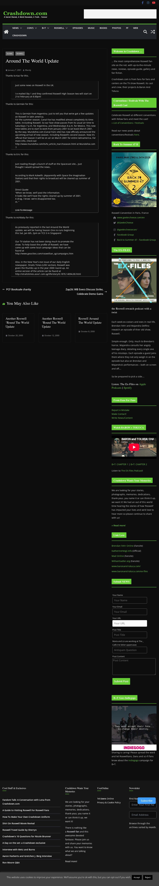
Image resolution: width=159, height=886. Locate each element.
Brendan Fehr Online (123, 545)
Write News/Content (122, 417)
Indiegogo (133, 760)
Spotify (128, 387)
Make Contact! (119, 413)
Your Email (117, 606)
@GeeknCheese (125, 222)
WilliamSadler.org (121, 561)
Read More (79, 882)
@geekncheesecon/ (127, 229)
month (152, 827)
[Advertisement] (120, 14)
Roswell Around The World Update (90, 320)
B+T (44, 27)
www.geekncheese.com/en (131, 217)
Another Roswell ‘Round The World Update (17, 322)
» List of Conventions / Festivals (128, 122)
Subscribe (146, 800)
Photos (116, 27)
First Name (135, 798)
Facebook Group (125, 234)
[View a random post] (153, 31)
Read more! (71, 861)
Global (10, 53)
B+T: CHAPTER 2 (139, 464)
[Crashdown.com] (6, 31)
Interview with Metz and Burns (18, 849)
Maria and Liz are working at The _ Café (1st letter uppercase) (128, 643)
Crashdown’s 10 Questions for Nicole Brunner (26, 836)
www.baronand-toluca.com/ (126, 566)
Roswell (59, 27)
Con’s (30, 27)
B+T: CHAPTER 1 (120, 464)
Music (91, 27)
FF (127, 27)
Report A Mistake (120, 410)
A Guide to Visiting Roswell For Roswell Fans (25, 810)
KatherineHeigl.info (122, 550)
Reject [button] (148, 877)
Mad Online (118, 555)
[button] (20, 28)
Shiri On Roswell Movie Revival (18, 823)
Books (103, 27)
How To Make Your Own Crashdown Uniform (26, 816)
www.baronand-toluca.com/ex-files (130, 571)
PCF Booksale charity (18, 289)
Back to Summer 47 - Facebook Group (136, 239)
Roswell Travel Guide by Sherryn (19, 829)
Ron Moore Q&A (11, 862)
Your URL (116, 618)
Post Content (118, 656)
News (15, 27)
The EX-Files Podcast (131, 470)
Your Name (117, 595)
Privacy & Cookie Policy (109, 802)
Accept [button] (137, 877)
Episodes (78, 27)
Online (105, 798)
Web (135, 27)
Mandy (28, 70)
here (136, 134)
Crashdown (19, 35)
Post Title (116, 629)
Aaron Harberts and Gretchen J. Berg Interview (27, 856)
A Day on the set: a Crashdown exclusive (23, 842)
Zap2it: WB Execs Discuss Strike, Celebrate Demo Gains (84, 292)
